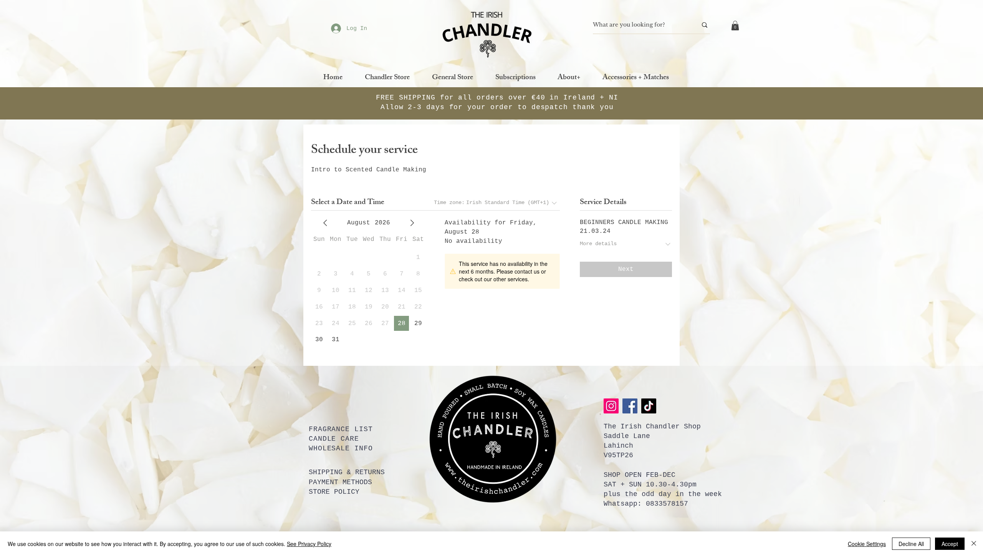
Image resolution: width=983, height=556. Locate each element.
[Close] (973, 544)
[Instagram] (611, 405)
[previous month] (325, 222)
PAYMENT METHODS (340, 482)
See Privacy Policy (309, 544)
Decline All (911, 544)
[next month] (412, 222)
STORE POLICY (334, 492)
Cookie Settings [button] (867, 544)
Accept (950, 544)
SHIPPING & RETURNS (347, 472)
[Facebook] (629, 405)
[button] (735, 25)
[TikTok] (648, 405)
